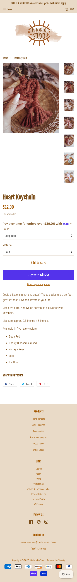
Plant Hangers (38, 418)
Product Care (38, 483)
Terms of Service (38, 494)
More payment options (38, 284)
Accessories (38, 431)
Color (6, 229)
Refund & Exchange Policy (38, 489)
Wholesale (38, 504)
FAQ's (38, 478)
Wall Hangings (38, 424)
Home (5, 58)
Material (7, 245)
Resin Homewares (38, 437)
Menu (9, 9)
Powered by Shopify (56, 560)
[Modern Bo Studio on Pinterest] (39, 522)
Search (38, 468)
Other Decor (38, 449)
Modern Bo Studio (38, 560)
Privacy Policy (38, 499)
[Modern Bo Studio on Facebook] (31, 522)
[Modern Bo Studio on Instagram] (46, 522)
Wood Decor (38, 443)
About (38, 473)
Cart (72, 9)
